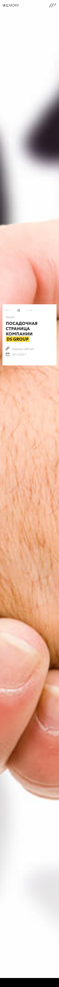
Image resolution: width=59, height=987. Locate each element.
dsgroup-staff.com (23, 349)
